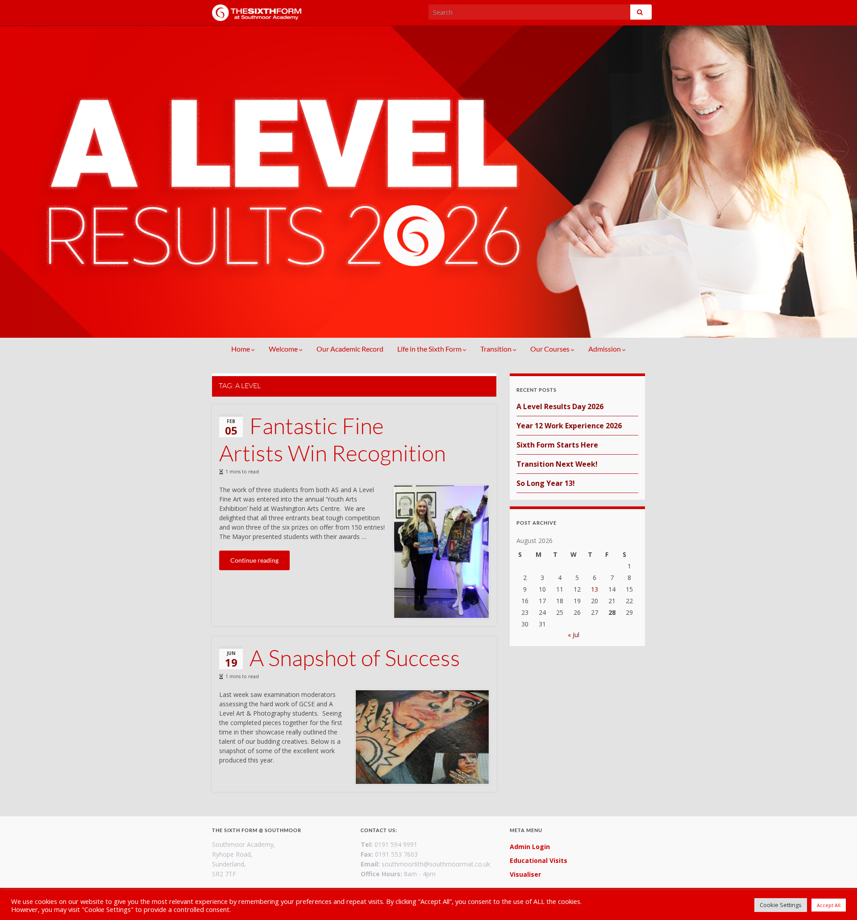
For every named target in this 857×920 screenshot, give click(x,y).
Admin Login (530, 846)
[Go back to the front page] (428, 181)
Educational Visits (538, 860)
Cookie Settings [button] (781, 905)
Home (241, 348)
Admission (605, 348)
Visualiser (525, 874)
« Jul (573, 634)
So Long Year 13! (545, 483)
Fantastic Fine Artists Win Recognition (332, 439)
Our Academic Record (349, 348)
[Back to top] (837, 900)
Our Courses (550, 348)
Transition (496, 348)
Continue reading (254, 560)
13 (594, 589)
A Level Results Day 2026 (559, 406)
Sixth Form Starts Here (557, 445)
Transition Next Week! (557, 464)
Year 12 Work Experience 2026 (569, 426)
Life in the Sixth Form (430, 348)
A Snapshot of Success (355, 657)
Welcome (284, 348)
